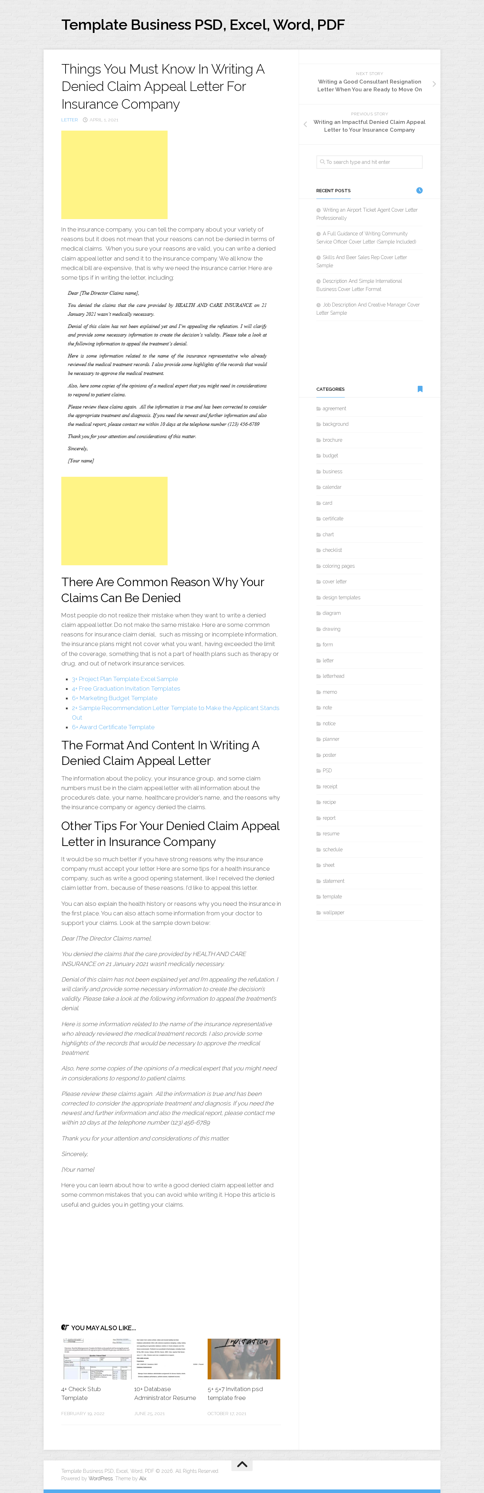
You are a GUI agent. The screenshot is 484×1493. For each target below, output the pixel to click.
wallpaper (333, 912)
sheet (328, 865)
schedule (333, 849)
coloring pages (339, 566)
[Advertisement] (114, 175)
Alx (142, 1478)
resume (331, 833)
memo (330, 692)
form (328, 644)
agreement (334, 408)
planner (331, 739)
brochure (332, 440)
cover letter (335, 581)
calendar (332, 487)
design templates (341, 597)
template (332, 896)
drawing (332, 629)
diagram (332, 613)
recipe (329, 802)
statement (333, 881)
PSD (327, 770)
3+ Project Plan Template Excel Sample (125, 678)
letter (69, 119)
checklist (332, 550)
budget (330, 455)
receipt (330, 786)
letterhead (333, 676)
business (332, 471)
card (327, 503)
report (329, 818)
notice (329, 723)
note (327, 707)
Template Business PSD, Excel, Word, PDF (203, 24)
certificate (333, 518)
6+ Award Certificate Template (113, 727)
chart (328, 534)
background (336, 424)
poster (329, 755)
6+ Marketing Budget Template (114, 698)
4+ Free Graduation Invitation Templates (126, 688)
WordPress (101, 1478)
